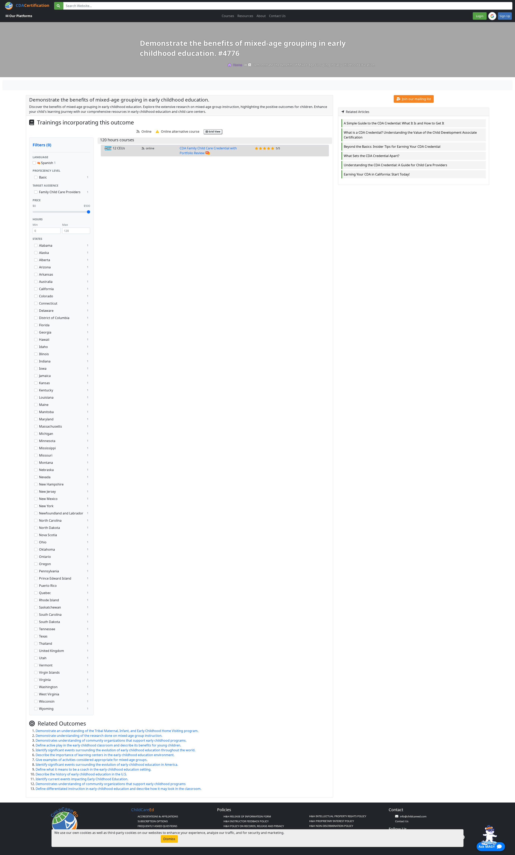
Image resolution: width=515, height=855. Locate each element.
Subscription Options (153, 821)
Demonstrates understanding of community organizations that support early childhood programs (111, 784)
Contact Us (277, 16)
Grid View (214, 131)
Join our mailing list (416, 99)
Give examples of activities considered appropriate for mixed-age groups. (91, 759)
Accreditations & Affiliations (158, 816)
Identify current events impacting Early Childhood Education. (82, 779)
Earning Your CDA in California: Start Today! (377, 174)
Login (479, 16)
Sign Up (505, 16)
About (261, 16)
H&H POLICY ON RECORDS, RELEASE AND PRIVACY (254, 826)
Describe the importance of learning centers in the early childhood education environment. (105, 755)
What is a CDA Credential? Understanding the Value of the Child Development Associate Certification (410, 135)
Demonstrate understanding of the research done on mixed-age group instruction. (99, 735)
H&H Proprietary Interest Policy (331, 821)
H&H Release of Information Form (247, 816)
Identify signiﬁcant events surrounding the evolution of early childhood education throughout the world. (115, 750)
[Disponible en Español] (207, 153)
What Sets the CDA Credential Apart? (371, 156)
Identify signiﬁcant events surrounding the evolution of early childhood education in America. (107, 764)
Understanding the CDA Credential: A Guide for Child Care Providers (395, 165)
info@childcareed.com (413, 816)
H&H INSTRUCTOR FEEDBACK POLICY (246, 821)
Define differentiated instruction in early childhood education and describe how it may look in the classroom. (118, 788)
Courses (228, 16)
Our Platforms (20, 16)
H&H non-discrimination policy (331, 826)
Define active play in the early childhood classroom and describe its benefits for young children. (108, 745)
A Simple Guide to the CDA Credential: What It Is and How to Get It (394, 123)
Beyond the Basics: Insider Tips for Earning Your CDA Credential (392, 146)
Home (237, 65)
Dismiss (169, 839)
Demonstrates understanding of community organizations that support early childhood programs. (111, 740)
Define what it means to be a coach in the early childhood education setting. (93, 769)
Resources (245, 16)
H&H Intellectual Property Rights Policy (337, 816)
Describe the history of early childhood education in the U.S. (81, 774)
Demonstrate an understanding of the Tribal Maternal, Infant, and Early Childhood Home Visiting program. (117, 731)
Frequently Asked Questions (157, 826)
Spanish (48, 163)
